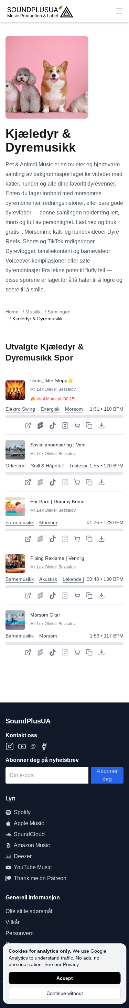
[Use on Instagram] (65, 425)
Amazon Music (32, 845)
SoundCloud (29, 834)
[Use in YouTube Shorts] (40, 425)
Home (12, 311)
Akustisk (48, 579)
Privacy (70, 964)
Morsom (74, 409)
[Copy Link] (89, 425)
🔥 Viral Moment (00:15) (53, 399)
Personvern (20, 933)
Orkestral (15, 465)
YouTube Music (33, 867)
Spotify (22, 812)
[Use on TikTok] (52, 425)
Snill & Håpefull (47, 465)
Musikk (33, 311)
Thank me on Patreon (40, 878)
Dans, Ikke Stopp (48, 380)
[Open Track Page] (27, 425)
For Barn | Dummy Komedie (60, 501)
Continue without (64, 993)
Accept (64, 978)
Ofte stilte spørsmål (29, 911)
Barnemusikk (20, 522)
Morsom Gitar (45, 615)
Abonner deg (107, 775)
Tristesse (79, 465)
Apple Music (29, 823)
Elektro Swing (20, 409)
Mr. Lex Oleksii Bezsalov (53, 389)
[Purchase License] (77, 425)
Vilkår (13, 922)
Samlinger (58, 311)
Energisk (50, 409)
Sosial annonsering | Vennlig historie (69, 444)
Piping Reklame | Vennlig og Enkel (67, 558)
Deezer (23, 856)
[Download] (101, 425)
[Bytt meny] (119, 11)
